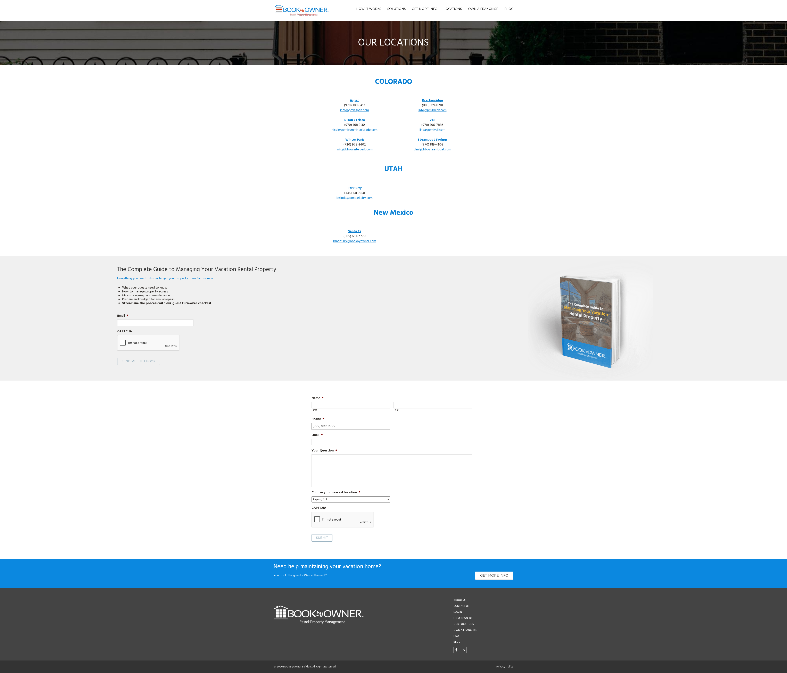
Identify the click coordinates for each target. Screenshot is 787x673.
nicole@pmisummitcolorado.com (355, 130)
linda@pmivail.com (432, 130)
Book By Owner (302, 10)
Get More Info (425, 9)
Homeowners (463, 618)
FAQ (456, 636)
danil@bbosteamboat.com (432, 149)
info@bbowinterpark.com (355, 149)
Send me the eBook (138, 361)
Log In (458, 612)
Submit (322, 538)
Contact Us (461, 606)
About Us (460, 600)
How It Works (368, 9)
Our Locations (464, 624)
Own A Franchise (483, 9)
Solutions (396, 9)
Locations (453, 9)
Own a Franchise (465, 630)
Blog (508, 9)
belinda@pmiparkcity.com (355, 198)
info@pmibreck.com (433, 110)
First (314, 410)
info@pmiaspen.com (354, 110)
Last (396, 410)
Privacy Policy (504, 666)
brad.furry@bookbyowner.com (354, 241)
